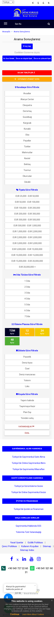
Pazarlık (27, 357)
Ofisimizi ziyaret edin (28, 79)
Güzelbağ (27, 117)
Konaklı (27, 129)
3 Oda (27, 293)
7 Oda (27, 316)
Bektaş (27, 164)
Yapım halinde (27, 400)
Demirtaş (27, 111)
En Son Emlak (8, 58)
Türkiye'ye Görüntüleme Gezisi (28, 486)
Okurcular (27, 176)
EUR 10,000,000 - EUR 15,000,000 (27, 255)
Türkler (27, 146)
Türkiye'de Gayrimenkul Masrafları (28, 469)
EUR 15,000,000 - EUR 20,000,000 (27, 261)
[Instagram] (39, 559)
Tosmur (27, 170)
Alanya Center (27, 99)
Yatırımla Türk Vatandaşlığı (28, 532)
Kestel (27, 158)
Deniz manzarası (27, 374)
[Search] (49, 24)
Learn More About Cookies (33, 614)
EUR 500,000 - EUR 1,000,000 (27, 225)
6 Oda (27, 310)
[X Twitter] (17, 559)
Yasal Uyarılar (16, 542)
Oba (27, 135)
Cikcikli (27, 182)
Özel (27, 368)
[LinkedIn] (24, 559)
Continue (14, 614)
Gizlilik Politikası (35, 542)
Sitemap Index (27, 550)
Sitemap (47, 546)
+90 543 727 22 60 (17, 568)
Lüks (27, 386)
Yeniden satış (27, 418)
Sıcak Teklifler (25, 72)
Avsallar (27, 93)
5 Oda (27, 304)
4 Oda (27, 298)
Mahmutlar (27, 152)
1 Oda (27, 281)
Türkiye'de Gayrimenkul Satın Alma (28, 457)
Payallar (27, 140)
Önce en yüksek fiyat (42, 58)
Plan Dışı (27, 412)
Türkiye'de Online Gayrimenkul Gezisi (28, 492)
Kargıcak (27, 123)
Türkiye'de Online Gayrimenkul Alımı (28, 463)
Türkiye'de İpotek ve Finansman (29, 509)
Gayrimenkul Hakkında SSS (28, 526)
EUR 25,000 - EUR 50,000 (27, 196)
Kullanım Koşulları (30, 546)
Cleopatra (27, 105)
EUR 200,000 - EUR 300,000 (27, 214)
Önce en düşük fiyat (24, 58)
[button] (34, 3)
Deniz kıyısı (27, 362)
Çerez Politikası (9, 546)
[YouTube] (31, 559)
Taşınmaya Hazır (27, 406)
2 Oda (27, 287)
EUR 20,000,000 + (27, 267)
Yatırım (27, 380)
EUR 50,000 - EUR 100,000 (27, 202)
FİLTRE (27, 46)
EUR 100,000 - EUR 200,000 (27, 208)
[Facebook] (11, 559)
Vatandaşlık (25, 426)
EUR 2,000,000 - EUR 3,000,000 (27, 237)
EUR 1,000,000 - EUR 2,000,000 (27, 231)
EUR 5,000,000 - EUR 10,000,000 (27, 249)
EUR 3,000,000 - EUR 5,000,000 (27, 243)
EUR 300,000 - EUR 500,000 (27, 219)
